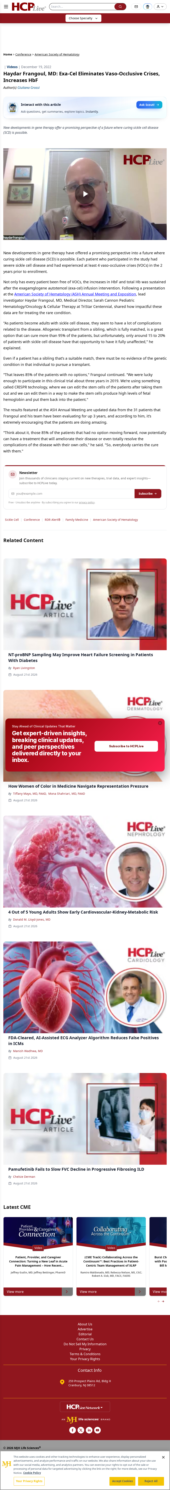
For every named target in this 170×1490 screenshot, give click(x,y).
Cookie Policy (32, 1473)
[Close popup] (160, 723)
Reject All (151, 1481)
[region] (85, 1470)
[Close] (163, 1457)
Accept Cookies (122, 1481)
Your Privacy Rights (29, 1481)
